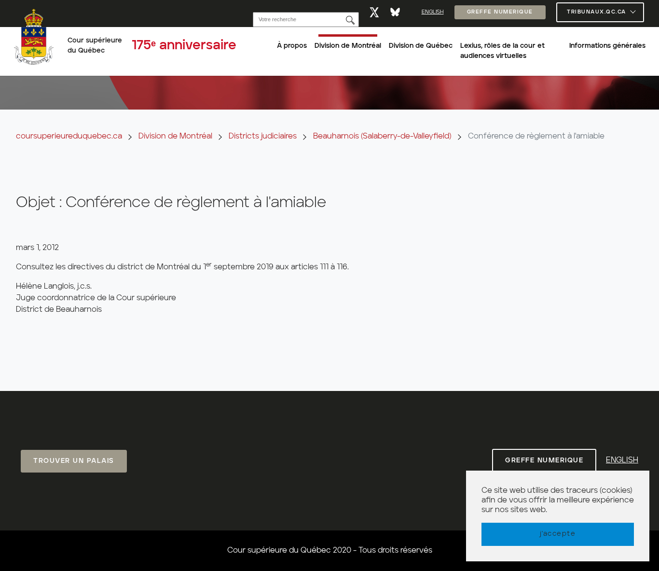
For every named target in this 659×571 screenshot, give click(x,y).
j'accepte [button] (558, 533)
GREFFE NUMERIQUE (500, 12)
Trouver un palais (73, 461)
